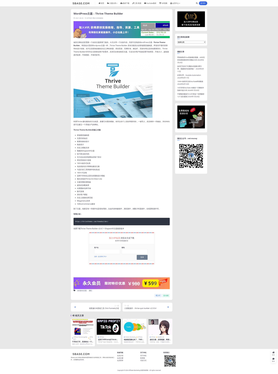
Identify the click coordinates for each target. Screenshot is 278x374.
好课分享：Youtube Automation (189, 75)
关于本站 (143, 355)
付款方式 (143, 360)
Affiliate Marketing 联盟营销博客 (138, 370)
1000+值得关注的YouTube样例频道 (190, 81)
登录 (204, 3)
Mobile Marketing (130, 337)
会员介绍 (120, 355)
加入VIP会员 (114, 238)
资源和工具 (161, 337)
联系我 (142, 358)
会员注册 (120, 358)
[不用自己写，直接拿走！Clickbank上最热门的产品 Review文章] (83, 327)
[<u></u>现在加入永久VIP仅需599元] (122, 29)
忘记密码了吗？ (102, 256)
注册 (95, 256)
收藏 (166, 295)
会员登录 (120, 360)
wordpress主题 (81, 290)
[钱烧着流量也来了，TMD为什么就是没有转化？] (134, 327)
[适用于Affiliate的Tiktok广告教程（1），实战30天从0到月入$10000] (109, 327)
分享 (158, 295)
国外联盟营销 (87, 357)
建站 (90, 290)
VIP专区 (89, 18)
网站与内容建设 (98, 18)
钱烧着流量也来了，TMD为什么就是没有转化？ (134, 340)
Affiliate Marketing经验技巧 (80, 338)
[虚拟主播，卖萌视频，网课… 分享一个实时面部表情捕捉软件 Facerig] (160, 327)
